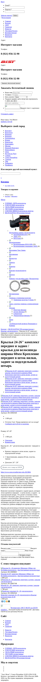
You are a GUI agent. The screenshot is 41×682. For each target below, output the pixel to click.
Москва (8, 146)
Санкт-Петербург (11, 157)
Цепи (11, 320)
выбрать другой (6, 122)
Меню (3, 200)
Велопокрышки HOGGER (23, 244)
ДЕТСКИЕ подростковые (14, 209)
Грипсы (12, 262)
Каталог (4, 329)
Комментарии (10, 442)
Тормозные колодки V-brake (23, 300)
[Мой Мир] (9, 601)
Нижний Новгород (12, 148)
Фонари (12, 308)
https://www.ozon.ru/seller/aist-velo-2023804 (16, 472)
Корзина (7, 196)
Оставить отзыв (25, 555)
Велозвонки (13, 254)
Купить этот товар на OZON (12, 467)
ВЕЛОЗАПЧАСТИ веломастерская (17, 213)
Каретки (12, 266)
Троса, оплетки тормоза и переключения (23, 304)
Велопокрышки (14, 242)
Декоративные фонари (21, 315)
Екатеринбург (10, 138)
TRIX (15, 236)
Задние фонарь (18, 312)
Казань (7, 140)
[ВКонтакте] (2, 601)
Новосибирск (10, 150)
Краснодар (9, 142)
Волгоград (9, 132)
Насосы (12, 274)
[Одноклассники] (7, 601)
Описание (8, 440)
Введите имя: (5, 548)
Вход (2, 2)
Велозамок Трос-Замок (17, 250)
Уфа (6, 161)
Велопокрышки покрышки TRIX (25, 246)
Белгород (8, 131)
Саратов (8, 159)
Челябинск (9, 165)
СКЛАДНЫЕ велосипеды (14, 207)
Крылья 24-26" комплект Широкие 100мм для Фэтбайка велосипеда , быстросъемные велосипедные (20, 575)
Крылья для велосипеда (17, 270)
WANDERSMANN (20, 234)
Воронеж (8, 134)
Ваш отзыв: (29, 550)
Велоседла (13, 258)
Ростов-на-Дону (11, 154)
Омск (7, 152)
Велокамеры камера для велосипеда (22, 233)
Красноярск (9, 144)
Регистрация (6, 18)
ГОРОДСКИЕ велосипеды (14, 205)
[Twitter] (4, 601)
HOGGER (17, 238)
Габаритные (17, 314)
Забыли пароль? (6, 15)
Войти (15, 15)
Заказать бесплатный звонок (11, 83)
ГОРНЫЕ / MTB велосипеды (15, 203)
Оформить (14, 196)
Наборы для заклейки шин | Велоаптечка (24, 279)
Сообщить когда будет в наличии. (17, 424)
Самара (7, 155)
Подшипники (14, 294)
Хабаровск (9, 163)
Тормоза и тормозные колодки (20, 298)
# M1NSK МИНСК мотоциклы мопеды (19, 211)
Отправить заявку (7, 114)
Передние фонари (19, 310)
